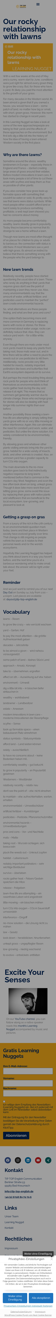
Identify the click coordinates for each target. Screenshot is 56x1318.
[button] (41, 1298)
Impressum (40, 1311)
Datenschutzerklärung (21, 1311)
